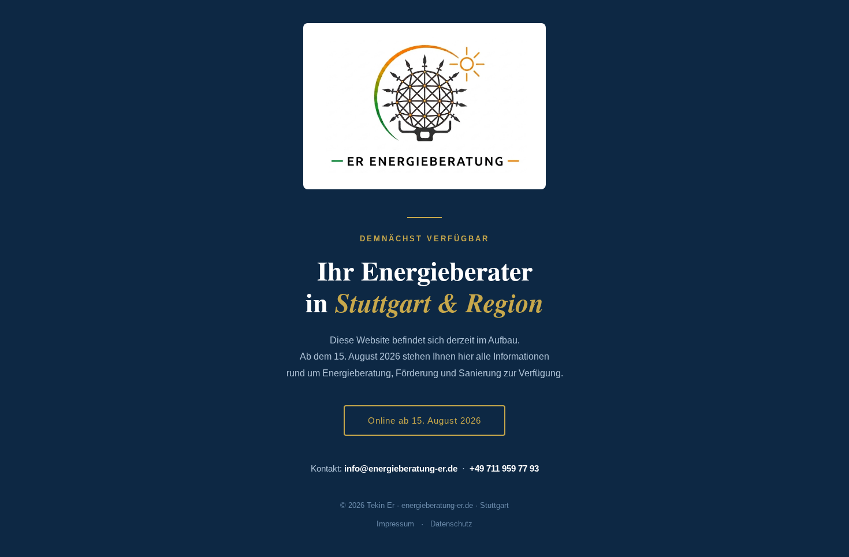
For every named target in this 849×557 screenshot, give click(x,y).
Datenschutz (451, 523)
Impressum (395, 523)
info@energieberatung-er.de (400, 468)
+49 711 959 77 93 (504, 468)
